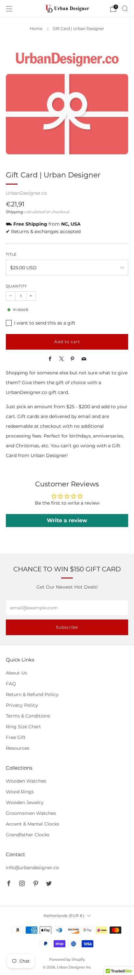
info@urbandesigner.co (32, 867)
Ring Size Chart (23, 726)
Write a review (67, 520)
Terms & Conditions (28, 715)
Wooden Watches (26, 781)
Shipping (14, 212)
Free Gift (16, 737)
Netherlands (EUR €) (64, 915)
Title (11, 254)
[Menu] (9, 9)
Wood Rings (20, 791)
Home (36, 28)
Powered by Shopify (67, 959)
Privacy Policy (22, 705)
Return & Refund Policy (32, 694)
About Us (16, 673)
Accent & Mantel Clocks (32, 824)
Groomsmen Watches (31, 813)
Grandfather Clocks (27, 834)
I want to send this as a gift (44, 323)
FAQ (11, 683)
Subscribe (67, 627)
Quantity (16, 286)
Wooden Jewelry (25, 802)
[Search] (125, 8)
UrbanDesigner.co (26, 193)
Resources (17, 748)
